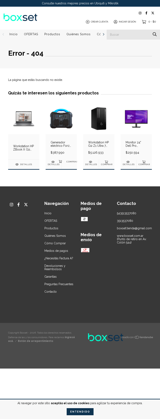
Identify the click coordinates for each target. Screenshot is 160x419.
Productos (52, 34)
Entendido (80, 411)
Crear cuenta (99, 21)
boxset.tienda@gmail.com (134, 228)
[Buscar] (154, 34)
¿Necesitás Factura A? (58, 258)
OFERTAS (31, 34)
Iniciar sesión (127, 21)
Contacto (50, 291)
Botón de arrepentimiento (35, 341)
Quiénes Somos (78, 34)
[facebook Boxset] (146, 13)
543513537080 (126, 213)
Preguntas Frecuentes (58, 284)
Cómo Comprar (55, 243)
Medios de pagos (56, 250)
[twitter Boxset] (153, 13)
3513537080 (125, 220)
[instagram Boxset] (140, 13)
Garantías (50, 276)
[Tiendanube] (137, 338)
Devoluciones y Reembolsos (54, 267)
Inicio (13, 34)
